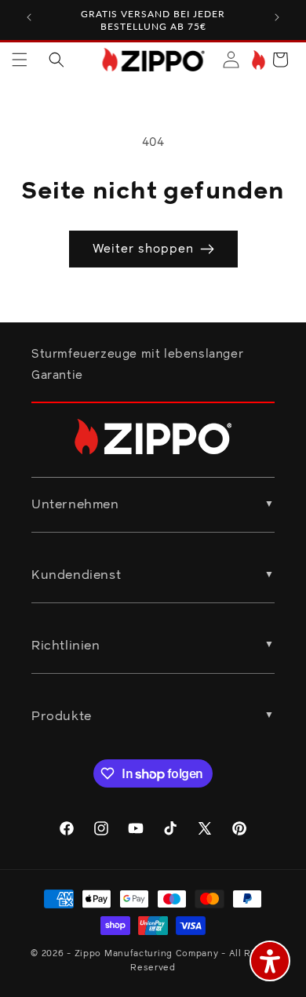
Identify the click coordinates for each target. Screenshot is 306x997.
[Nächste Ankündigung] (277, 17)
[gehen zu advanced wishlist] (257, 60)
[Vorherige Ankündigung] (29, 17)
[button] (19, 59)
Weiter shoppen (143, 249)
